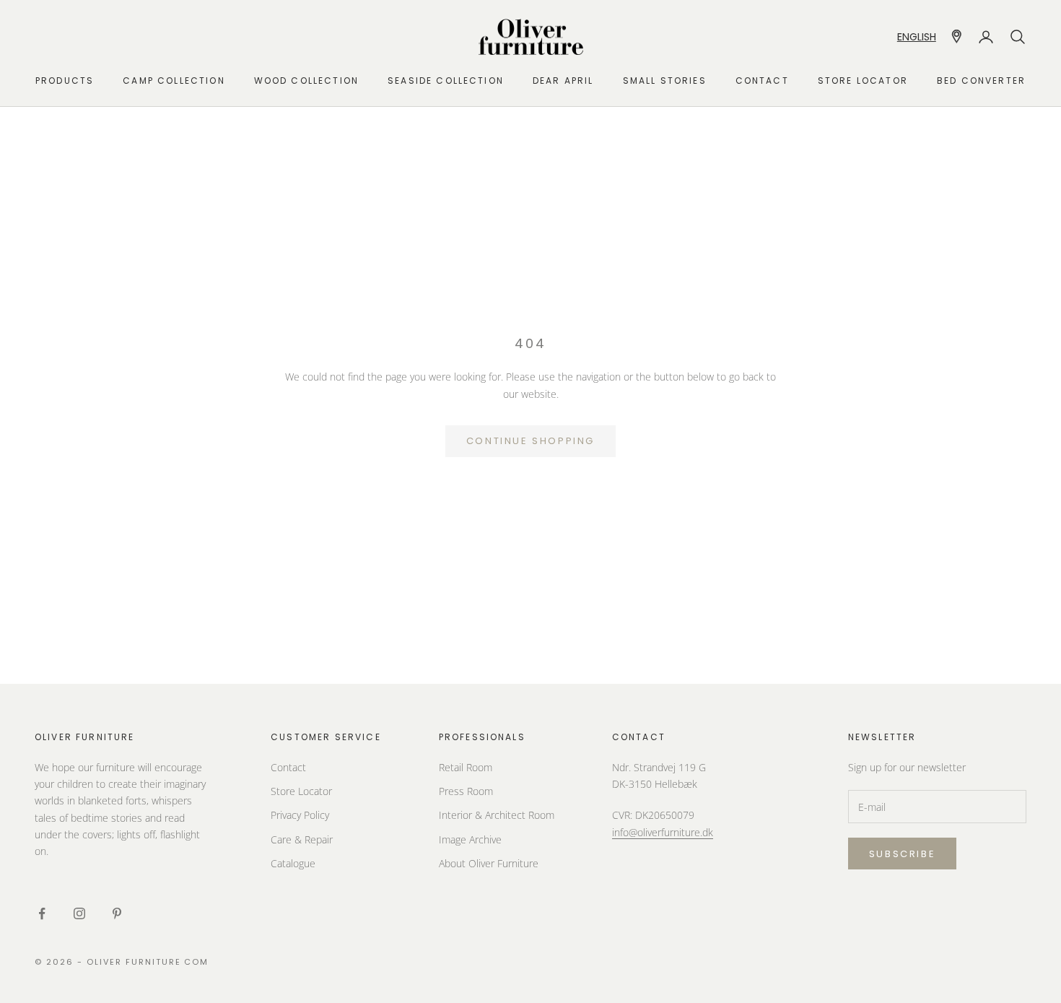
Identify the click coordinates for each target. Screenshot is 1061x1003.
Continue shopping (530, 441)
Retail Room (465, 767)
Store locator (863, 80)
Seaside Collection (446, 80)
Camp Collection (173, 80)
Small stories (665, 80)
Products (64, 80)
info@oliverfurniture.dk (662, 832)
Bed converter (981, 80)
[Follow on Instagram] (79, 913)
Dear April (563, 80)
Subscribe (902, 854)
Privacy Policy (300, 815)
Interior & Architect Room (496, 815)
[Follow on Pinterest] (117, 913)
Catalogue (293, 863)
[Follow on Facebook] (42, 913)
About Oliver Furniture (488, 863)
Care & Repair (302, 839)
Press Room (466, 791)
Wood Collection (306, 80)
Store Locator (301, 791)
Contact (762, 80)
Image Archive (470, 839)
